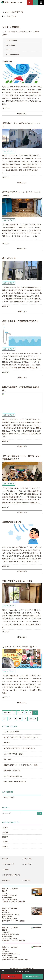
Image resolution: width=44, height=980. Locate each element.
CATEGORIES (10, 45)
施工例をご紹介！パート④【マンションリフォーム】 (22, 737)
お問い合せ (11, 976)
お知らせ (6, 858)
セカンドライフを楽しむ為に (13, 754)
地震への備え (8, 759)
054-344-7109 (11, 919)
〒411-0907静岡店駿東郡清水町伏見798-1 (11, 933)
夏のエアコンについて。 (12, 521)
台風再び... (7, 743)
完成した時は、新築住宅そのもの (15, 782)
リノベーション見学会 (11, 732)
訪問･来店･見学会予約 (33, 976)
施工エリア (6, 880)
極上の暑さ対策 (9, 258)
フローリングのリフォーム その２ (17, 580)
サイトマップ (27, 880)
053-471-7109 (11, 958)
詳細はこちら (22, 114)
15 (25, 719)
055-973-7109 (11, 938)
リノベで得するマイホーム (13, 776)
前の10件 (7, 712)
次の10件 (32, 719)
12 (10, 719)
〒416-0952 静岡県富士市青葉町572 (9, 894)
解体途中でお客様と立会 (12, 770)
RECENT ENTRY (11, 40)
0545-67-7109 (11, 899)
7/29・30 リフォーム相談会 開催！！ (20, 646)
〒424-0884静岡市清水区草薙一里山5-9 (10, 914)
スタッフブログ (8, 151)
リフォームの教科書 (11, 16)
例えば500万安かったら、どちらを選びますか (19, 748)
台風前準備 (7, 61)
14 (20, 719)
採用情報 (6, 869)
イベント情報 (27, 858)
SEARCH (9, 50)
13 (15, 719)
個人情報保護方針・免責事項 (11, 875)
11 (5, 719)
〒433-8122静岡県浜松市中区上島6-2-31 (11, 953)
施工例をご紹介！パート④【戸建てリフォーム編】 (21, 765)
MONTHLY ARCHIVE (13, 54)
